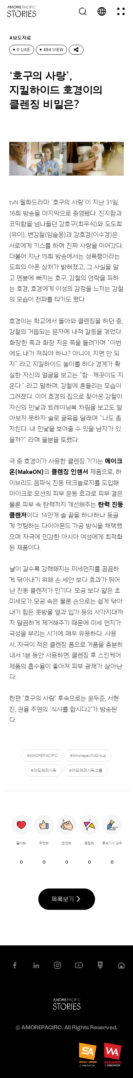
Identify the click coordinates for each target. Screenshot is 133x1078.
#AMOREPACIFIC (42, 755)
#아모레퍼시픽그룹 (85, 770)
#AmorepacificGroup (88, 755)
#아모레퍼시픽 (43, 770)
